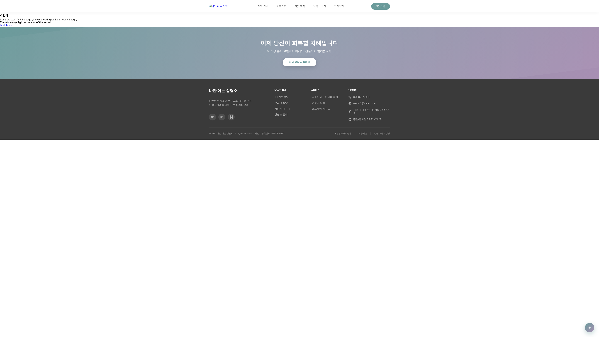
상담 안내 (263, 6)
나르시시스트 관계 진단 (325, 97)
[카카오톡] (212, 117)
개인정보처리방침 (343, 133)
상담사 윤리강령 (382, 133)
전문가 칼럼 (318, 103)
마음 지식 (300, 6)
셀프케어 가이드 (321, 108)
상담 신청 (381, 6)
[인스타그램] (221, 117)
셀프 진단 (281, 6)
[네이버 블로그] (231, 117)
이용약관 (362, 133)
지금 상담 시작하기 (299, 62)
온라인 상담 (281, 103)
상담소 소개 (319, 6)
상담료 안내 (281, 114)
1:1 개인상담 (282, 97)
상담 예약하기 (282, 108)
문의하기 (339, 6)
